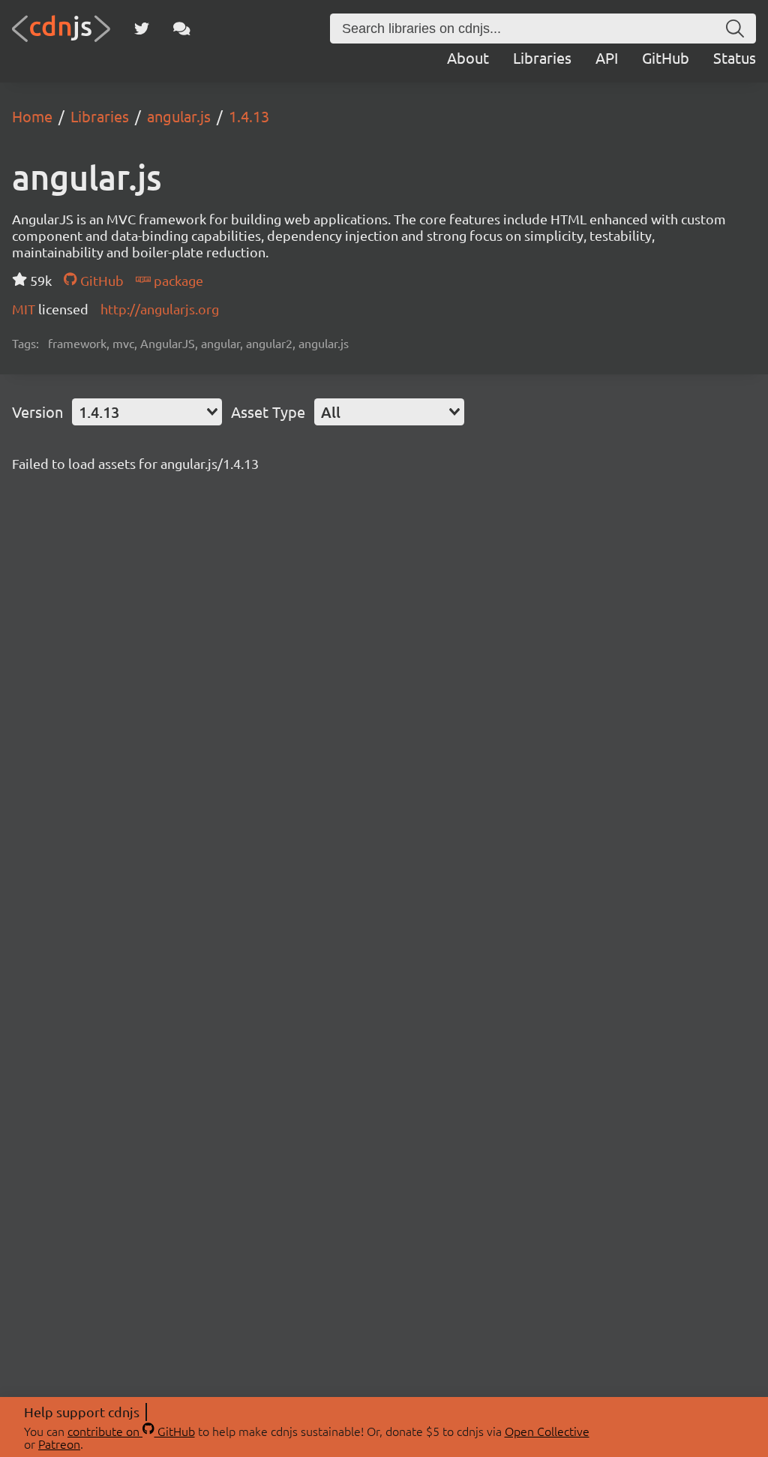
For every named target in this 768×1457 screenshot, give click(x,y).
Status (734, 57)
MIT (25, 309)
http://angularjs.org (159, 309)
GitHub (665, 57)
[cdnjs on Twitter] (141, 28)
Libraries (542, 57)
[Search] (735, 29)
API (607, 57)
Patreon (59, 1443)
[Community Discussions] (181, 28)
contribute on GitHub (131, 1430)
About (468, 57)
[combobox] (147, 411)
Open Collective (547, 1430)
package (177, 280)
